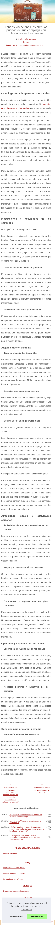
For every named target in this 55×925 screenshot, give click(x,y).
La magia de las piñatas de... (15, 879)
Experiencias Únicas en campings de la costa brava (42, 789)
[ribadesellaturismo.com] (27, 11)
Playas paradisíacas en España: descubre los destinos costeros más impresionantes (25, 837)
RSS (51, 922)
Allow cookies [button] (37, 916)
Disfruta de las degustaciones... (16, 891)
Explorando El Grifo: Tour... (14, 868)
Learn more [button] (26, 910)
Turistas (26, 42)
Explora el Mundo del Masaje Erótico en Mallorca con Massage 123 (25, 815)
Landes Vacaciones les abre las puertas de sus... (26, 45)
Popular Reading (10, 853)
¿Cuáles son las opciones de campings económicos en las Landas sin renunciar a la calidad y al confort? (10, 794)
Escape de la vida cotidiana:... (15, 873)
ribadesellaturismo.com (27, 39)
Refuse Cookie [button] (16, 916)
